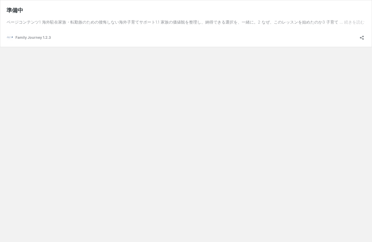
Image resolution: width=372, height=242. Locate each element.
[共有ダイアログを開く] (361, 36)
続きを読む (354, 23)
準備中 (15, 10)
